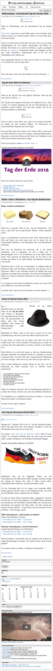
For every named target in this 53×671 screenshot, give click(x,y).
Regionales (37, 85)
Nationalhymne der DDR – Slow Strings (17, 522)
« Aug (4, 601)
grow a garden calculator (10, 655)
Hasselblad (6, 654)
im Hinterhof (13, 50)
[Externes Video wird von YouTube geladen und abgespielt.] (26, 163)
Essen (26, 202)
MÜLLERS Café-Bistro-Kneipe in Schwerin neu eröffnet (21, 666)
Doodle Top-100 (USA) (11, 188)
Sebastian (5, 649)
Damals (26, 301)
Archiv (4, 607)
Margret (4, 652)
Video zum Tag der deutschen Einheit (25, 434)
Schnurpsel (6, 581)
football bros (6, 658)
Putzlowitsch (6, 648)
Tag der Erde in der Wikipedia (13, 185)
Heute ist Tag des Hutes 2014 (15, 299)
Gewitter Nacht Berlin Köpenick (12, 642)
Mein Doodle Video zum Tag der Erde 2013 (18, 190)
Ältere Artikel (6, 557)
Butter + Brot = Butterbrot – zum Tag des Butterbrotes (26, 199)
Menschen (33, 16)
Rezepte (12, 7)
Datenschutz (35, 7)
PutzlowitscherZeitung (26, 3)
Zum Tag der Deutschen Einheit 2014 (18, 412)
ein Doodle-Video (28, 143)
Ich (26, 7)
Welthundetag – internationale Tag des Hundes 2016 (25, 14)
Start (4, 7)
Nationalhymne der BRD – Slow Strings (17, 534)
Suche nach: (6, 562)
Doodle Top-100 (9, 187)
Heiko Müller (6, 651)
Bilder (20, 7)
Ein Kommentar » (6, 78)
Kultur (31, 85)
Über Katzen (6, 33)
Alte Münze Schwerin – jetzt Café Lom (15, 665)
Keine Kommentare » (7, 195)
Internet (27, 16)
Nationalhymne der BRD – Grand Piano (17, 531)
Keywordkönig (15, 579)
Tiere (38, 16)
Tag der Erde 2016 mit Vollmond (16, 83)
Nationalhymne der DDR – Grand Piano (17, 519)
